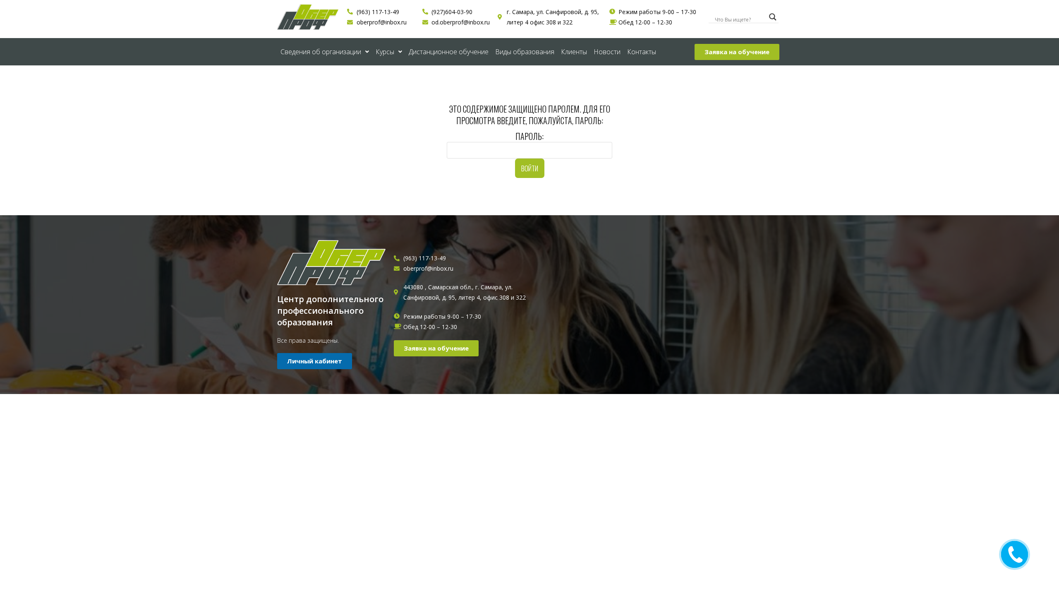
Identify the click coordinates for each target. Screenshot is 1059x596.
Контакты (641, 51)
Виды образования (524, 51)
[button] (737, 52)
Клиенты (574, 51)
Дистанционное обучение (449, 51)
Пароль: (529, 136)
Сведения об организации (320, 51)
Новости (607, 51)
